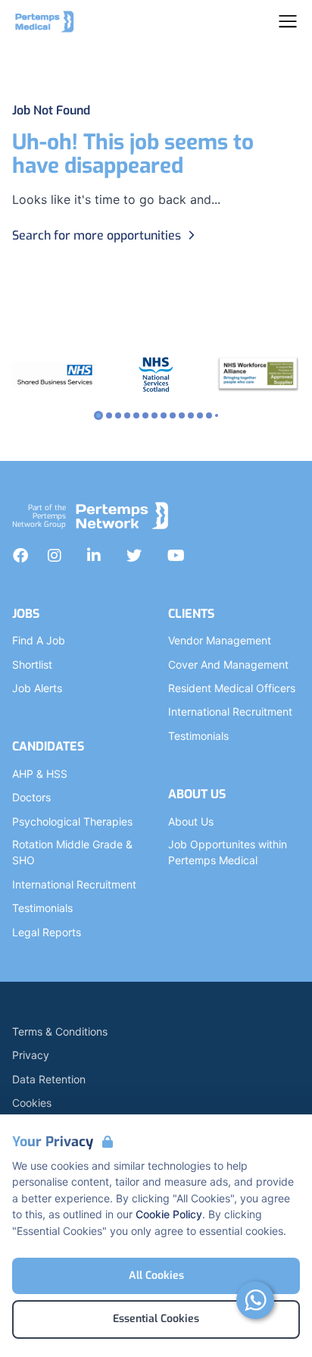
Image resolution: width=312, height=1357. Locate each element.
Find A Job (38, 640)
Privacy (30, 1054)
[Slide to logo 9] (182, 415)
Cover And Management (228, 664)
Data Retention (49, 1079)
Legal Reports (46, 932)
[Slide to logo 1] (109, 415)
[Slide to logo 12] (209, 415)
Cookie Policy (169, 1214)
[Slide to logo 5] (145, 415)
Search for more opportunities (96, 235)
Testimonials (42, 907)
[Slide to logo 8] (173, 415)
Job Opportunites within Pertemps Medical (227, 852)
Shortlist (32, 664)
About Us (191, 821)
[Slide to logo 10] (191, 415)
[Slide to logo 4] (136, 415)
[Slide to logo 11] (200, 415)
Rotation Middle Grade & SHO (72, 852)
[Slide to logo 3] (127, 415)
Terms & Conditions (60, 1031)
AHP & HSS (39, 773)
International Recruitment (74, 884)
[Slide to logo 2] (118, 415)
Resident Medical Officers (231, 688)
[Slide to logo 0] (98, 415)
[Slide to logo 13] (216, 415)
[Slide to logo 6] (154, 415)
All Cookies (156, 1275)
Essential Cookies (156, 1319)
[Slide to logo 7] (164, 415)
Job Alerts (37, 688)
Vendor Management (219, 640)
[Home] (44, 21)
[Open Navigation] (288, 21)
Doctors (31, 797)
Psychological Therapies (72, 821)
